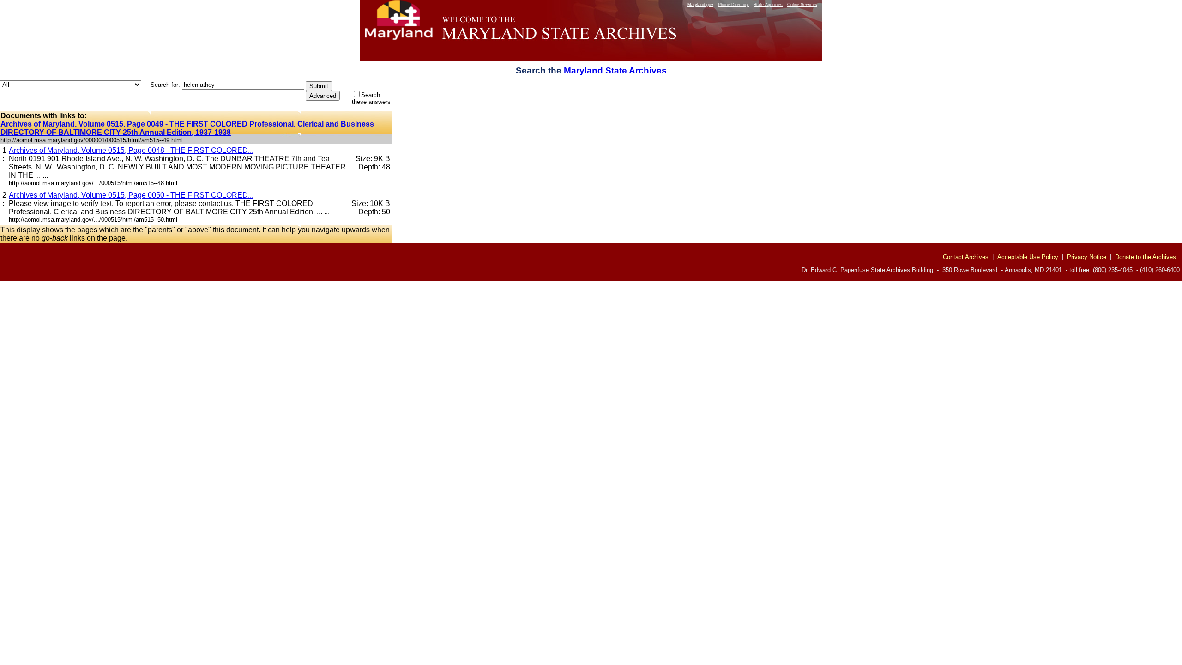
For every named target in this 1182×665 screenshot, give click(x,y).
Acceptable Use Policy (1027, 257)
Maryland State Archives (615, 70)
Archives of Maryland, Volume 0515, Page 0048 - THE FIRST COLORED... (131, 150)
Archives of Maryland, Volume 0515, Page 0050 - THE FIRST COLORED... (131, 195)
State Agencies (768, 4)
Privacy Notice (1086, 257)
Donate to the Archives (1145, 257)
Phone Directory (733, 4)
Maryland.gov (700, 4)
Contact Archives (966, 257)
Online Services (802, 4)
